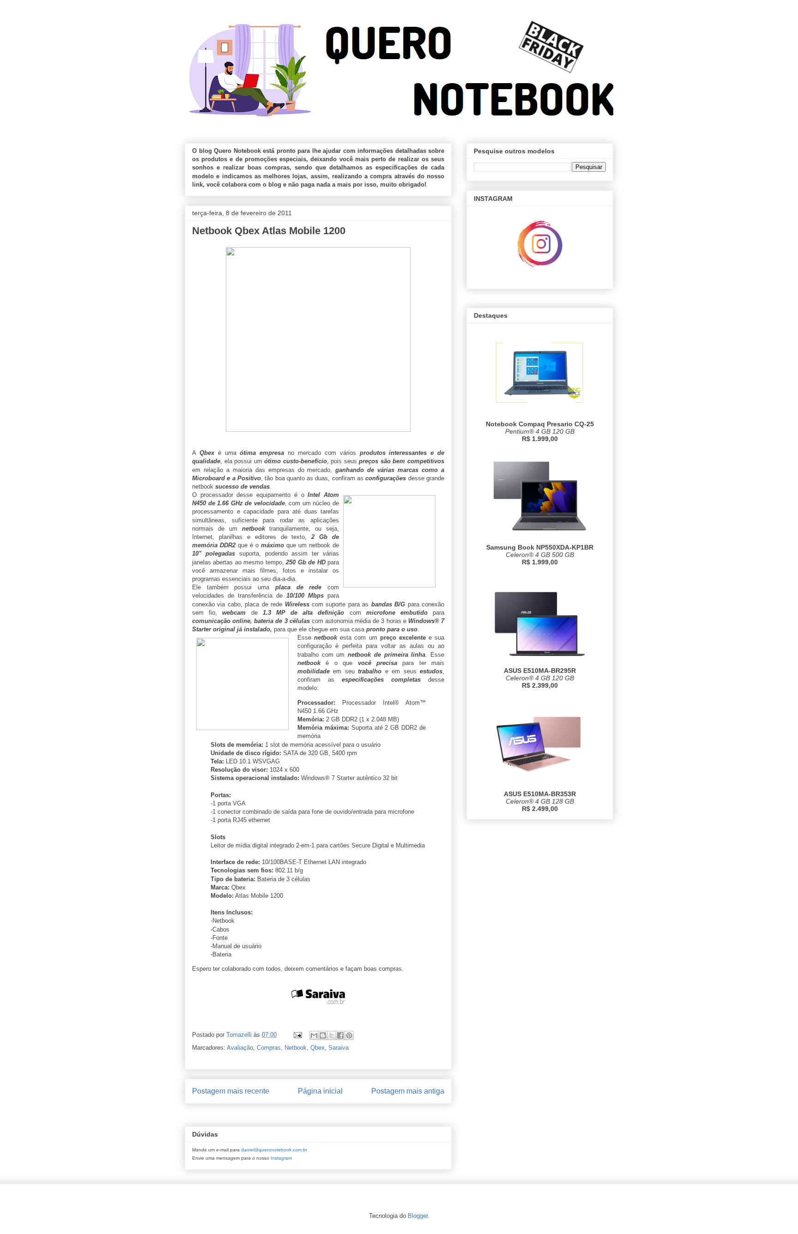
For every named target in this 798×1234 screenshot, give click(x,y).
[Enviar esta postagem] (297, 1034)
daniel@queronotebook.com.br (274, 1149)
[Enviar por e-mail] (314, 1035)
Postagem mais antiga (407, 1091)
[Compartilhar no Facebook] (340, 1035)
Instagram (281, 1158)
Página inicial (320, 1091)
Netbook (295, 1047)
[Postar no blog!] (322, 1035)
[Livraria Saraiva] (318, 1014)
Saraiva (338, 1047)
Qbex (317, 1047)
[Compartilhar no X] (331, 1035)
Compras (269, 1047)
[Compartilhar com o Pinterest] (349, 1035)
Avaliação (240, 1047)
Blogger (418, 1215)
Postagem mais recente (230, 1091)
